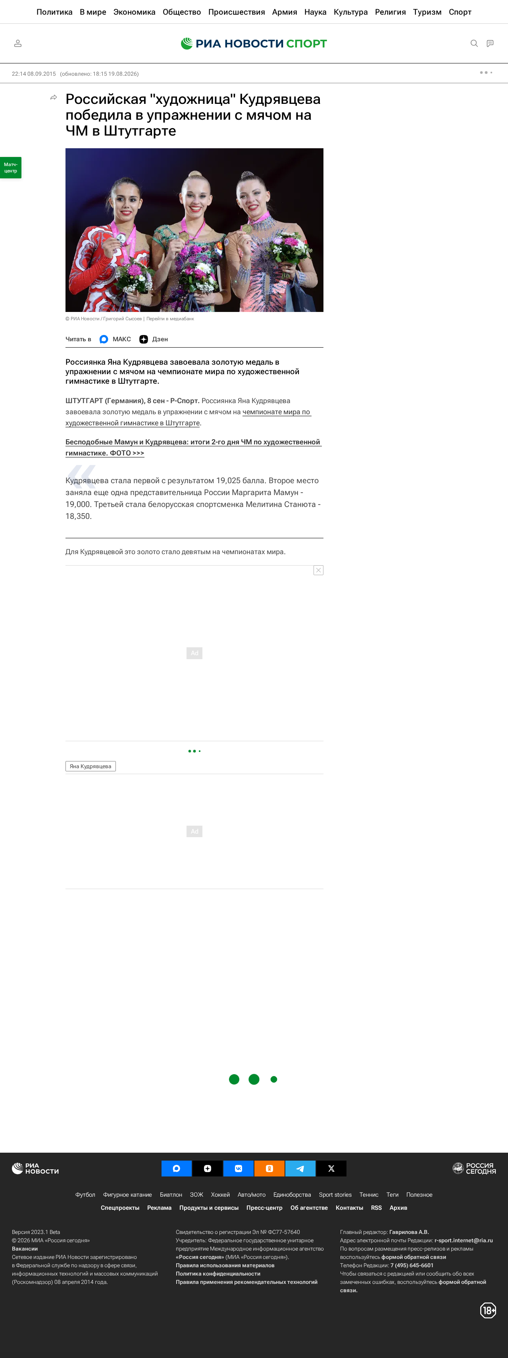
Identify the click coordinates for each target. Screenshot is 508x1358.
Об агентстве (309, 1207)
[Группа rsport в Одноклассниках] (269, 1168)
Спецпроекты (120, 1207)
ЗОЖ (196, 1194)
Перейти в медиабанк (170, 318)
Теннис (369, 1194)
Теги (392, 1194)
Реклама (159, 1207)
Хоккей (220, 1194)
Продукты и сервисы (209, 1207)
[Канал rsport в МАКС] (177, 1168)
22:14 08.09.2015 (34, 74)
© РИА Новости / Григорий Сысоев (103, 318)
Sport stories (335, 1194)
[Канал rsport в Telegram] (300, 1168)
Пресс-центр (264, 1207)
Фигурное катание (127, 1194)
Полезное (419, 1194)
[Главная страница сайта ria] (227, 43)
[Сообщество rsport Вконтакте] (238, 1168)
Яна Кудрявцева (91, 766)
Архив (398, 1207)
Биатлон (171, 1194)
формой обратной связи (413, 1257)
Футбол (85, 1194)
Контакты (349, 1207)
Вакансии (25, 1248)
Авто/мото (252, 1194)
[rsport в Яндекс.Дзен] (207, 1168)
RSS (376, 1207)
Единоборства (292, 1194)
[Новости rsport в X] (331, 1168)
